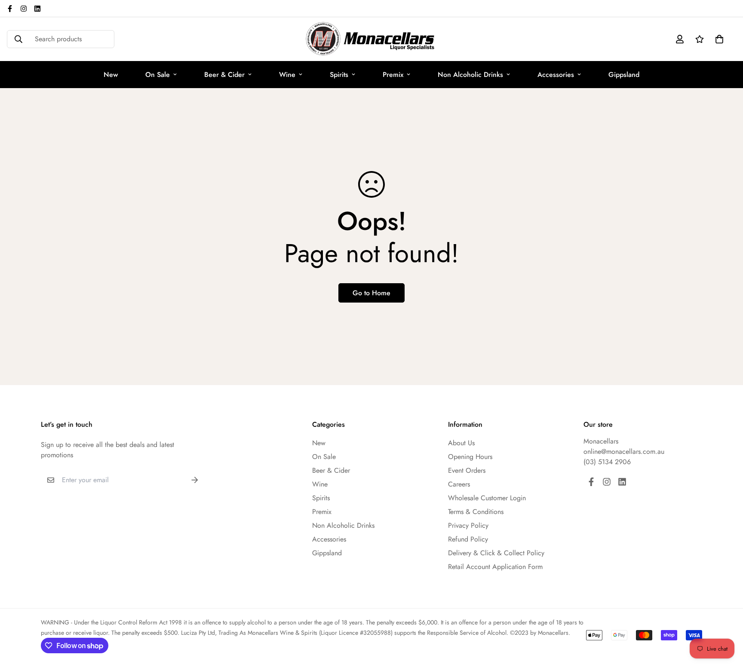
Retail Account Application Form (495, 567)
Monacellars (600, 441)
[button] (717, 39)
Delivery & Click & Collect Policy (496, 553)
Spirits (339, 75)
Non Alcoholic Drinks (470, 75)
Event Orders (466, 470)
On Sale (157, 75)
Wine (287, 75)
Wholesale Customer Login (487, 498)
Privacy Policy (468, 525)
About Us (461, 443)
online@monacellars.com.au (623, 451)
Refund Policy (468, 539)
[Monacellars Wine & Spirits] (371, 39)
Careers (459, 484)
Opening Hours (470, 457)
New (111, 75)
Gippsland (623, 75)
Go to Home (371, 293)
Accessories (555, 75)
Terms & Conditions (476, 512)
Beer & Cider (224, 75)
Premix (393, 75)
